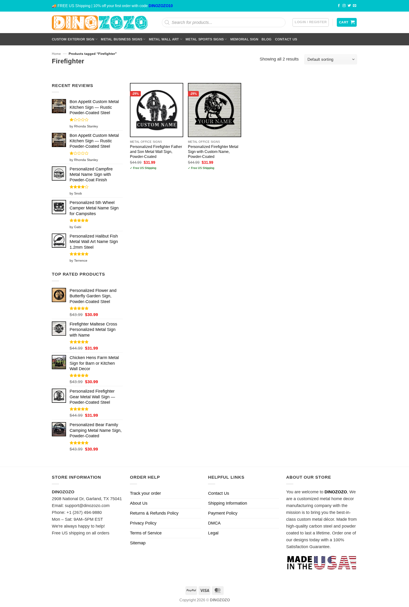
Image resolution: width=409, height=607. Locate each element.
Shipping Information (227, 503)
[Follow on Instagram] (344, 6)
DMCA (214, 523)
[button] (311, 22)
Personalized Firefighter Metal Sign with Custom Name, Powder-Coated (213, 151)
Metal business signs (121, 39)
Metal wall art (164, 39)
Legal (213, 533)
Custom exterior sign (73, 39)
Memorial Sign (244, 39)
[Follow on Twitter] (349, 6)
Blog (266, 39)
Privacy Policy (143, 523)
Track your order (145, 493)
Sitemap (138, 543)
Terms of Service (146, 533)
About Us (138, 503)
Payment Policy (222, 513)
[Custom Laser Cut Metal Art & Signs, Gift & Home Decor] (100, 22)
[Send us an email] (354, 6)
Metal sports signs (205, 39)
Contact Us (286, 39)
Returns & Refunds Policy (154, 513)
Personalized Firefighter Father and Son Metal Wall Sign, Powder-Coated (156, 151)
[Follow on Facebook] (339, 6)
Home (56, 54)
